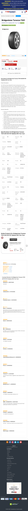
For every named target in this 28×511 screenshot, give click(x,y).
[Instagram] (13, 442)
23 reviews (8, 55)
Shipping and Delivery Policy (11, 463)
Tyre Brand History (10, 456)
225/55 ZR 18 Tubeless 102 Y (15, 244)
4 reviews (10, 267)
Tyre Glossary (9, 472)
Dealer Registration (10, 481)
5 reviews (10, 271)
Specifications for (13, 132)
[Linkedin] (18, 442)
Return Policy (9, 465)
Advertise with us (10, 477)
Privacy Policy (9, 461)
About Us (8, 468)
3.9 (3, 264)
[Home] (11, 12)
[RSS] (7, 442)
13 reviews (10, 266)
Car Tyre (11, 245)
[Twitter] (15, 442)
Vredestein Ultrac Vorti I (15, 242)
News (8, 453)
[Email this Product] (25, 55)
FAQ (8, 470)
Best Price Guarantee (10, 475)
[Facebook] (10, 442)
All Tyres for (14, 73)
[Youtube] (21, 442)
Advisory (8, 450)
